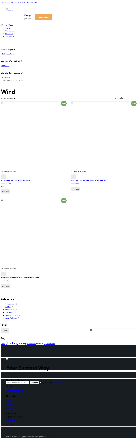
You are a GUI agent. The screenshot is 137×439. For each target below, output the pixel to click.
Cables (7, 307)
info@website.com (8, 54)
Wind (52, 343)
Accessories (10, 304)
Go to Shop (5, 77)
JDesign (50, 437)
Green (40, 343)
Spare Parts (9, 312)
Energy (23, 343)
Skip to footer (32, 2)
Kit (44, 344)
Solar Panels (10, 309)
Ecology (12, 343)
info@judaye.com (13, 420)
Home (3, 80)
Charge (4, 344)
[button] (8, 171)
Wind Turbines (11, 318)
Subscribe (34, 383)
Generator (31, 344)
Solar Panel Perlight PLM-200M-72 (15, 180)
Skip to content (7, 2)
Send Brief (5, 66)
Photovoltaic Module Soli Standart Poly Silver (20, 277)
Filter (5, 331)
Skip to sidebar (20, 2)
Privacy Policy (58, 382)
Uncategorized (11, 315)
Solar (48, 344)
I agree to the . (52, 382)
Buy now (5, 191)
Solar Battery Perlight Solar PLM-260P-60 (88, 180)
